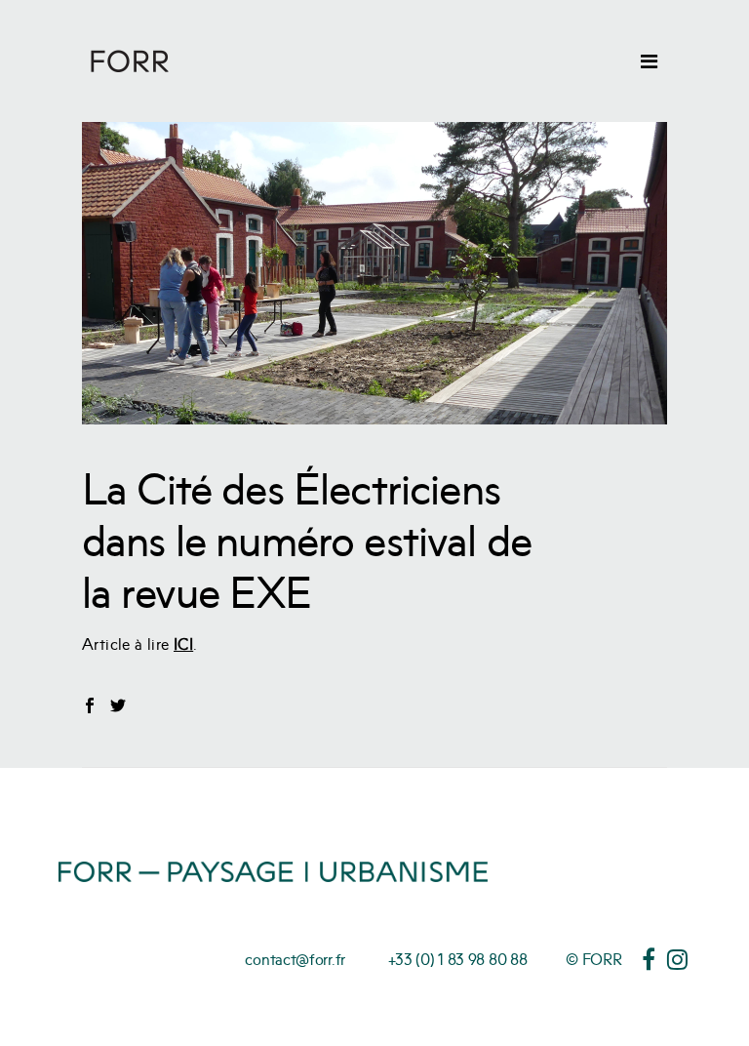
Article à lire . (140, 644)
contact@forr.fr (295, 959)
